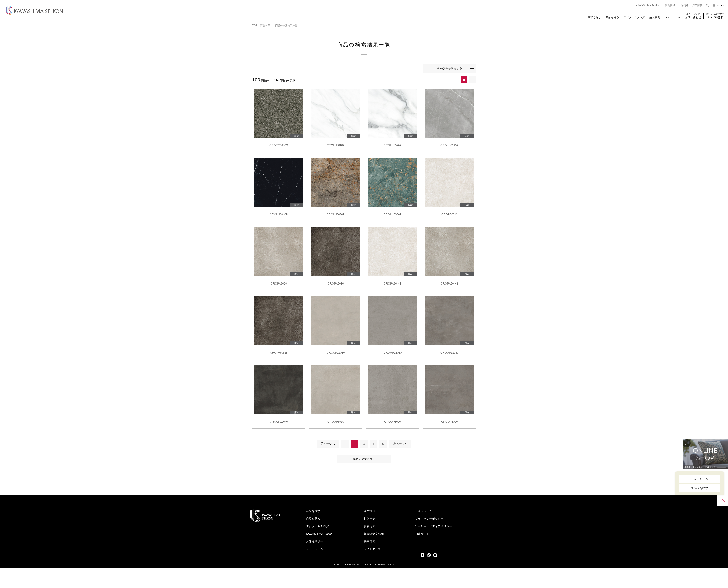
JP (718, 5)
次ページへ (400, 443)
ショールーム (672, 17)
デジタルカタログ (634, 17)
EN (722, 5)
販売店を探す (699, 488)
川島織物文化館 (374, 533)
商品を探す (594, 17)
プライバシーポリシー (429, 518)
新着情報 (670, 5)
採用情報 (697, 5)
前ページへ (328, 443)
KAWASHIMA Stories (647, 5)
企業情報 (684, 5)
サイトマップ (372, 549)
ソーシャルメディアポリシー (433, 526)
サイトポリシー (425, 511)
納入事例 (654, 17)
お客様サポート (316, 541)
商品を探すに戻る (364, 458)
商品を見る (612, 17)
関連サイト (422, 533)
